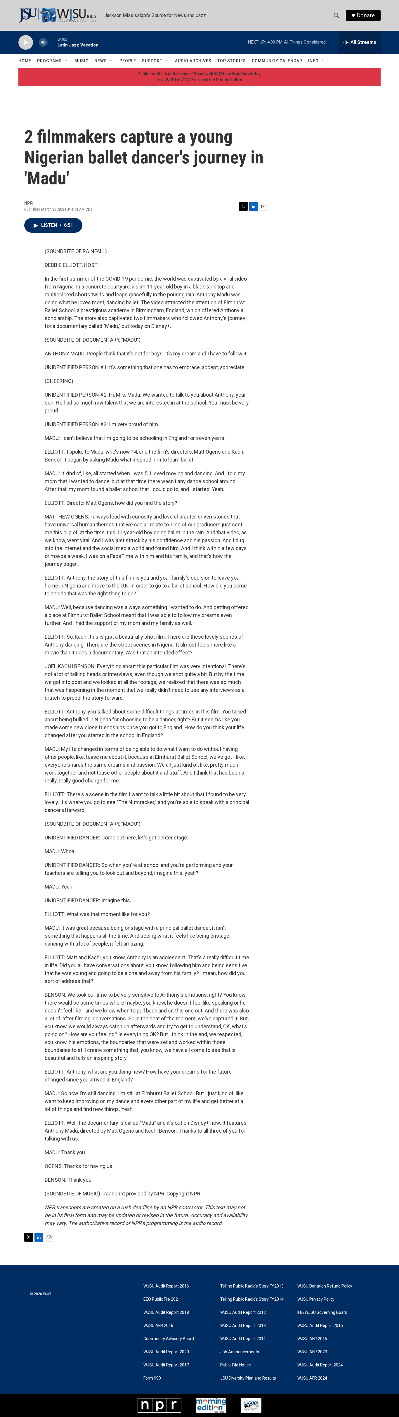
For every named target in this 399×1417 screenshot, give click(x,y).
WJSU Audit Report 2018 (166, 1312)
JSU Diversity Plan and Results (248, 1378)
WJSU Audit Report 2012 (243, 1312)
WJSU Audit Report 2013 (243, 1325)
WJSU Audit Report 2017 (166, 1365)
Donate (366, 15)
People (127, 60)
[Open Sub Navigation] (66, 60)
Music (81, 60)
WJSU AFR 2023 (312, 1352)
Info (313, 60)
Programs (49, 60)
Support (152, 60)
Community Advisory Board (168, 1339)
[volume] (43, 42)
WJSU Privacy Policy (315, 1299)
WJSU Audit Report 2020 (166, 1352)
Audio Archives (193, 60)
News (100, 60)
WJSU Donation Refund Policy (324, 1286)
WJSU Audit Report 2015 (320, 1325)
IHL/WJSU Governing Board (322, 1312)
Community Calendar (277, 60)
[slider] (52, 42)
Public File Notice (235, 1365)
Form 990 (152, 1378)
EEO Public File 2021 (161, 1299)
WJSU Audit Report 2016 (166, 1286)
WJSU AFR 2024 (312, 1378)
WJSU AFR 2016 (158, 1325)
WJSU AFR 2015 (312, 1339)
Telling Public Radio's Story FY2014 (252, 1299)
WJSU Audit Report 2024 (320, 1365)
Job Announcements (239, 1352)
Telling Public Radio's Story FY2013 (252, 1286)
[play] (25, 42)
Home (24, 60)
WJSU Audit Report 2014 (243, 1339)
